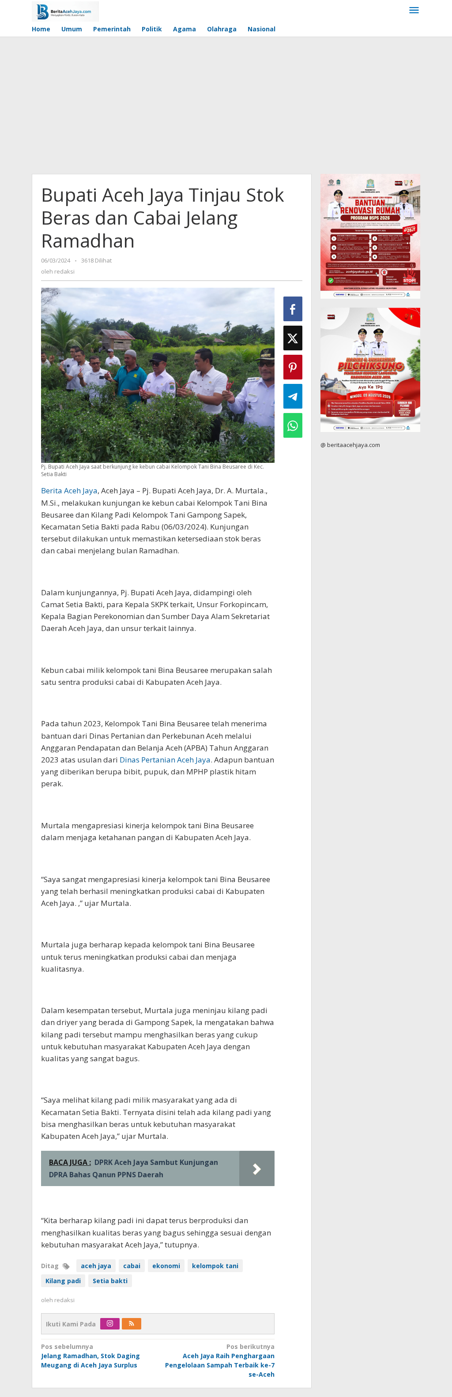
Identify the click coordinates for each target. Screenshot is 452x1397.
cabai (131, 1266)
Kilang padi (63, 1281)
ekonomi (166, 1266)
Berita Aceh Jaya (69, 490)
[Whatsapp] (292, 425)
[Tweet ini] (292, 338)
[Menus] (414, 10)
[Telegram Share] (292, 396)
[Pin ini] (292, 367)
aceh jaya (96, 1266)
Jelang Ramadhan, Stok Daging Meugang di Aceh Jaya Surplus (90, 1355)
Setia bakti (110, 1281)
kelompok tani (215, 1266)
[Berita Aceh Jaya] (65, 11)
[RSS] (131, 1323)
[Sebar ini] (292, 309)
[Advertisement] (226, 103)
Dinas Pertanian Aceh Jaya (165, 760)
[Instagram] (110, 1323)
